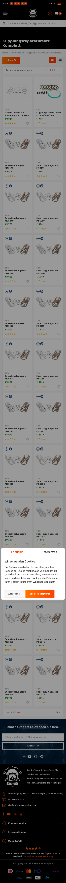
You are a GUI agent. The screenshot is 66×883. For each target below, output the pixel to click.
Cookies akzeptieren (39, 594)
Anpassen (13, 594)
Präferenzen (49, 552)
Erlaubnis (17, 552)
